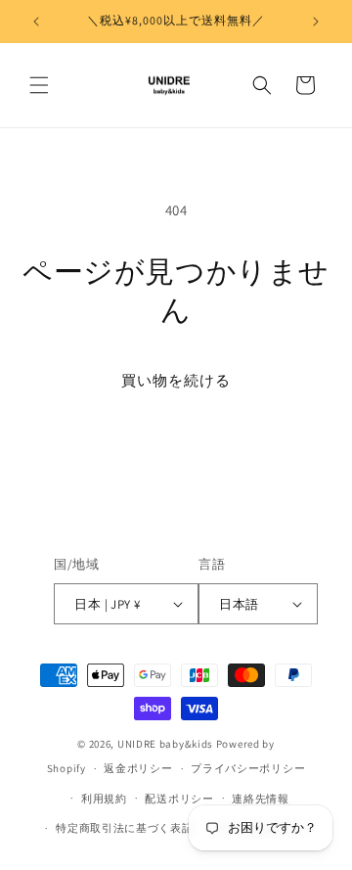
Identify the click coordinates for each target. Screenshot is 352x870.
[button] (39, 85)
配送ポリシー (179, 798)
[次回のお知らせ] (315, 21)
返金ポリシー (138, 768)
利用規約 (104, 798)
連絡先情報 (260, 798)
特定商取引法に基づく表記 (124, 828)
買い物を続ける (176, 380)
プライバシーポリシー (248, 768)
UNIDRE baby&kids (165, 744)
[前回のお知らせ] (36, 21)
